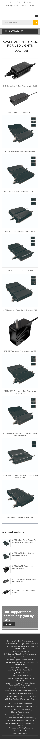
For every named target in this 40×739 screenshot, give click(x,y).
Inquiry (9, 624)
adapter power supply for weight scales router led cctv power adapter (20, 684)
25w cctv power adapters (20, 712)
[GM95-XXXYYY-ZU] (20, 290)
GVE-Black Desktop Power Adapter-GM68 (20, 151)
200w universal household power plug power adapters (20, 647)
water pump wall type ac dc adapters (20, 673)
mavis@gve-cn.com (12, 5)
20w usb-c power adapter (20, 651)
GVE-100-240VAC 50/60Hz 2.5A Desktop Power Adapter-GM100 (20, 434)
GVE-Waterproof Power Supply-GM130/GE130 (20, 191)
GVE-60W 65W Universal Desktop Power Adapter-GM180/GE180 (20, 392)
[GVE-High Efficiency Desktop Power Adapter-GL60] (6, 556)
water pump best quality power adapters (20, 715)
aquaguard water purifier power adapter (20, 696)
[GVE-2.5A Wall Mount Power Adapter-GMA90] (6, 569)
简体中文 (20, 2)
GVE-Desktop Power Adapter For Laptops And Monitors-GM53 (24, 541)
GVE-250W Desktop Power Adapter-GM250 (20, 231)
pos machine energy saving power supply (20, 690)
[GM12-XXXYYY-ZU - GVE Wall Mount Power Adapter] (20, 330)
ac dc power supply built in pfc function (20, 717)
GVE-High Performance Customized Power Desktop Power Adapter (20, 476)
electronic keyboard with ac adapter (20, 659)
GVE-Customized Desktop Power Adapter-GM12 (20, 86)
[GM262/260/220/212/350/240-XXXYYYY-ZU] (20, 455)
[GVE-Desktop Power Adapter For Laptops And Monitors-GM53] (6, 543)
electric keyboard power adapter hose (20, 720)
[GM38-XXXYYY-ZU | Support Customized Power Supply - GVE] (20, 251)
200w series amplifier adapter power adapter (20, 644)
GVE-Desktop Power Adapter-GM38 (20, 271)
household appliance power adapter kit (20, 693)
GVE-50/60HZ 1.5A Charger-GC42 (20, 112)
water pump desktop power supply (20, 670)
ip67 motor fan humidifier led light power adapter (20, 700)
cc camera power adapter (20, 667)
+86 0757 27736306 (27, 5)
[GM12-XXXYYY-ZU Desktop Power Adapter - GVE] (20, 70)
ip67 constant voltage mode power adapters (20, 654)
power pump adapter (20, 733)
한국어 (29, 2)
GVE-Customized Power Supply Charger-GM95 (20, 310)
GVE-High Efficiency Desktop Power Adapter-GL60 (23, 554)
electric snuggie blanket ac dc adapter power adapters (20, 663)
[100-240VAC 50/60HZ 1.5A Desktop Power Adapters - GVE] (20, 497)
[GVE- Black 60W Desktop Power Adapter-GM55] (6, 581)
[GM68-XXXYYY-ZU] (20, 131)
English (10, 2)
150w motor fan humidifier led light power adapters (20, 724)
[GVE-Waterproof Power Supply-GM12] (6, 592)
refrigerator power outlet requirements (20, 688)
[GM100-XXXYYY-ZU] (20, 413)
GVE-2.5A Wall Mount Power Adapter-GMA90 (20, 351)
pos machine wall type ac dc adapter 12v (20, 706)
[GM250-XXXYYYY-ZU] (20, 211)
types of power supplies (20, 675)
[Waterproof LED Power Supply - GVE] (20, 171)
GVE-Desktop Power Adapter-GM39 (20, 517)
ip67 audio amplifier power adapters (20, 641)
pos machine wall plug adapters (20, 728)
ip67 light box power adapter (20, 709)
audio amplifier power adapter (20, 731)
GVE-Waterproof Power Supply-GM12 (23, 591)
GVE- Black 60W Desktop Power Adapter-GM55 (24, 580)
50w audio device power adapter (20, 704)
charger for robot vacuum (20, 657)
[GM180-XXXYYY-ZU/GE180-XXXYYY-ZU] (20, 370)
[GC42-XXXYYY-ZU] (20, 99)
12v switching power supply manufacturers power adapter (20, 679)
